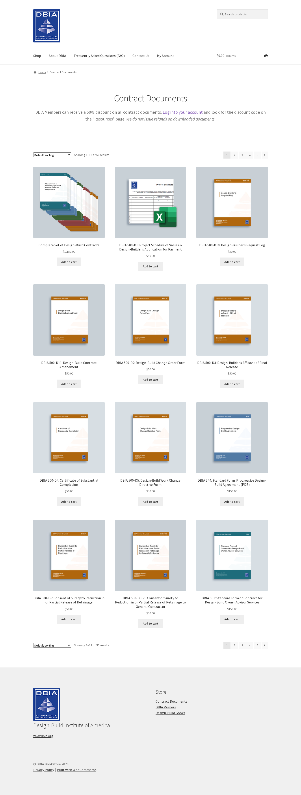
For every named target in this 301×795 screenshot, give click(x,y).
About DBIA (57, 55)
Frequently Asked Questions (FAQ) (99, 55)
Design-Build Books (170, 713)
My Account (165, 55)
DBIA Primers (166, 707)
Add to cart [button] (69, 262)
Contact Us (140, 55)
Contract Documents (171, 701)
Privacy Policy (43, 770)
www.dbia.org (43, 736)
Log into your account (183, 112)
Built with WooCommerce (76, 770)
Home (42, 72)
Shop (37, 55)
